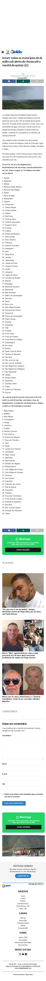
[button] (23, 550)
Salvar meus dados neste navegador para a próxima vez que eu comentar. (23, 795)
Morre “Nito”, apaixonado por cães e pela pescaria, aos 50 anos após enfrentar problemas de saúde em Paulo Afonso (20, 655)
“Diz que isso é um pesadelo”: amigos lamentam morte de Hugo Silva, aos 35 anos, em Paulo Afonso (21, 611)
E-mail (4, 774)
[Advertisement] (23, 24)
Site (3, 784)
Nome (4, 764)
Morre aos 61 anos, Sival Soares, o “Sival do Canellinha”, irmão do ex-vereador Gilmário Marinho (21, 699)
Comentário (7, 735)
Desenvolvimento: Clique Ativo (23, 974)
